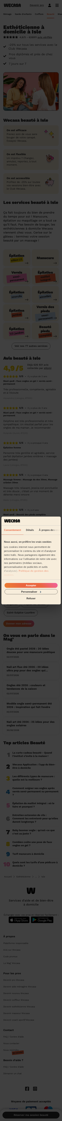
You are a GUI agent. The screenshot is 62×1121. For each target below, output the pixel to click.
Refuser (31, 598)
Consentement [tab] (12, 529)
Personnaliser (29, 591)
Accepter (31, 585)
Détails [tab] (30, 529)
